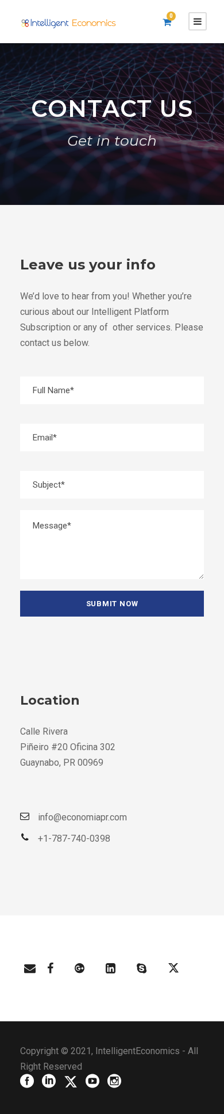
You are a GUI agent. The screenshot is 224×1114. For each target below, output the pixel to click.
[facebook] (50, 968)
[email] (30, 968)
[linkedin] (110, 968)
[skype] (141, 968)
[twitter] (173, 968)
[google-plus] (79, 968)
